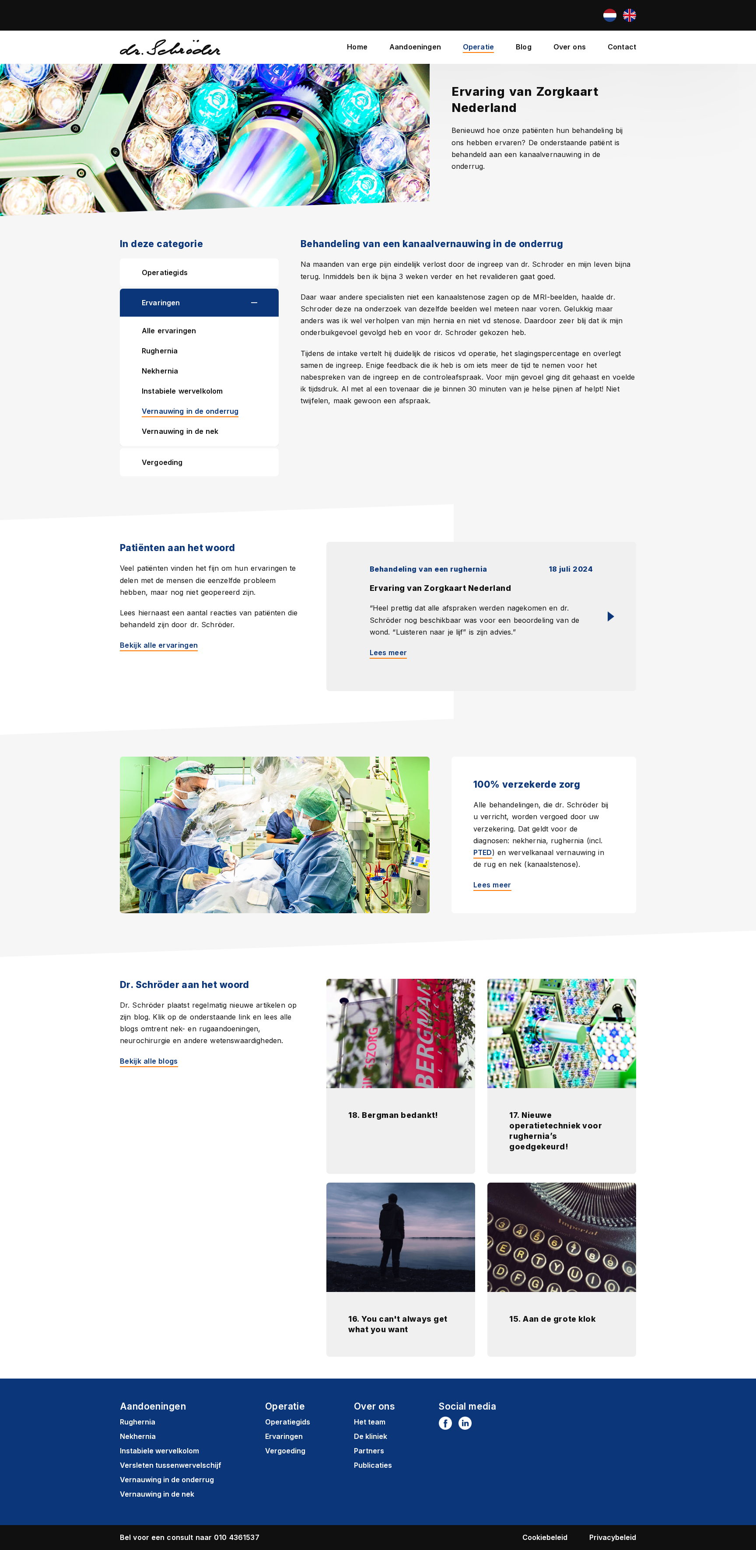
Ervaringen (161, 302)
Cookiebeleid (544, 1537)
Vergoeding (162, 462)
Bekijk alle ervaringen (159, 645)
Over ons (569, 46)
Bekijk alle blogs (149, 1061)
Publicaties (373, 1465)
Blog (524, 46)
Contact (622, 46)
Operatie (478, 46)
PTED (482, 852)
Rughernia (160, 350)
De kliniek (370, 1436)
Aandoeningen (415, 46)
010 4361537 (236, 1537)
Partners (369, 1450)
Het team (369, 1421)
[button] (265, 303)
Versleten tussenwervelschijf (170, 1465)
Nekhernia (160, 371)
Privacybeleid (612, 1537)
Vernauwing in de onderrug (190, 411)
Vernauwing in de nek (180, 431)
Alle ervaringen (169, 330)
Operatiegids (165, 272)
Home (357, 46)
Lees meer (388, 652)
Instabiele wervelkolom (182, 391)
